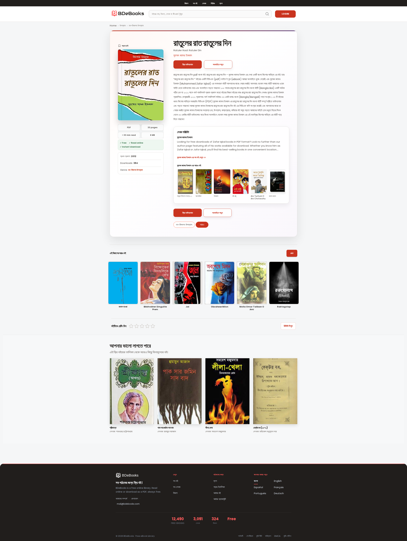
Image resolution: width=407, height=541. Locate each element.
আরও (202, 224)
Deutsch (279, 493)
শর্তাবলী (240, 536)
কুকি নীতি (259, 536)
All (291, 253)
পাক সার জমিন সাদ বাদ (165, 427)
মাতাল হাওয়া (123, 307)
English (278, 481)
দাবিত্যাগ (268, 536)
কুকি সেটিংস (287, 536)
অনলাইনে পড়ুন (218, 64)
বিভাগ (186, 3)
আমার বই (217, 493)
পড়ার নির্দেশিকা (219, 487)
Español (258, 487)
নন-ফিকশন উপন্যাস (136, 25)
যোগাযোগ (134, 498)
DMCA (277, 536)
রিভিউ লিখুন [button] (288, 326)
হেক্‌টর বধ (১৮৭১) (260, 427)
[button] (123, 45)
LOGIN (285, 13)
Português (260, 493)
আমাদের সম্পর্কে (121, 498)
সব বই (195, 3)
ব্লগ (221, 3)
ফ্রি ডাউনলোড (187, 64)
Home (113, 25)
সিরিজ (213, 3)
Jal (187, 307)
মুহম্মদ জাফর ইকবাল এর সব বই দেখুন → (191, 157)
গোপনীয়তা (249, 536)
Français (279, 487)
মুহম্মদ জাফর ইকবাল (182, 55)
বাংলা (256, 481)
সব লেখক (176, 487)
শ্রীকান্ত (113, 427)
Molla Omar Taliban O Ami (251, 308)
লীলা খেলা (209, 427)
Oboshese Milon (219, 307)
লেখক (204, 3)
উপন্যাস (123, 25)
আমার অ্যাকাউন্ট (220, 499)
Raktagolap (284, 307)
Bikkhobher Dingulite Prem (155, 308)
